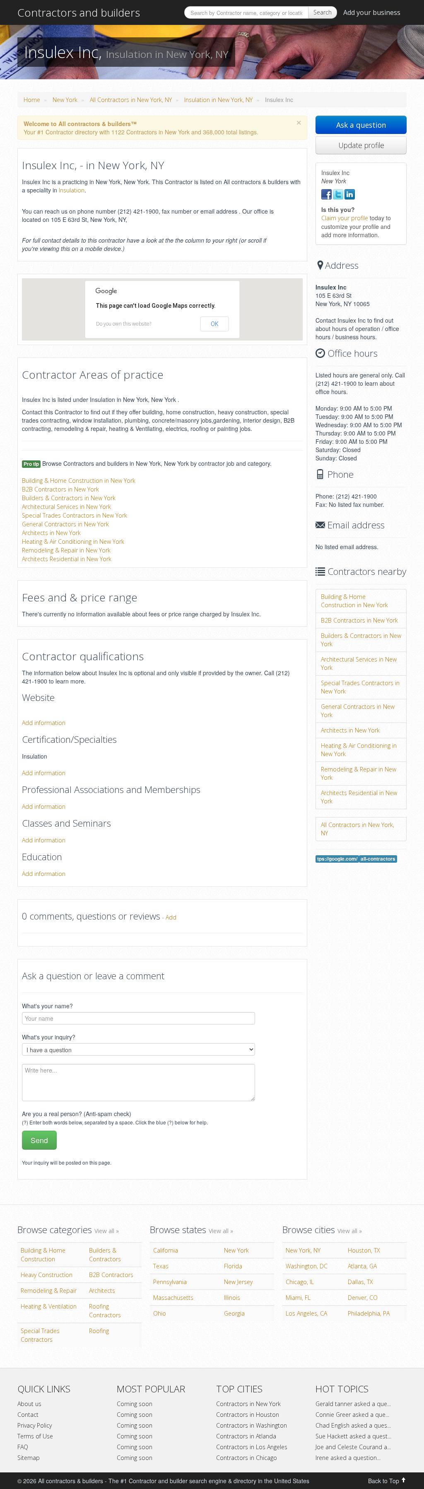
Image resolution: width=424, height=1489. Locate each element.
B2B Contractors (111, 1275)
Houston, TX (364, 1250)
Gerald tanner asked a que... (353, 1404)
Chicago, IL (300, 1282)
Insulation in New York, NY (218, 100)
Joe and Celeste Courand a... (353, 1447)
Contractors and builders (78, 12)
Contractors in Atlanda (246, 1436)
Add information (43, 723)
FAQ (22, 1447)
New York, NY (303, 1250)
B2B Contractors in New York (60, 489)
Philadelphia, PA (369, 1313)
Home (32, 100)
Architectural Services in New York (66, 507)
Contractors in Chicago (246, 1458)
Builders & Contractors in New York (69, 498)
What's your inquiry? (48, 1037)
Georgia (234, 1313)
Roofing (99, 1331)
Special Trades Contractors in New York (74, 515)
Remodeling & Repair (49, 1290)
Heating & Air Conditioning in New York (73, 541)
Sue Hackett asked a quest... (353, 1436)
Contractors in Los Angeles (251, 1447)
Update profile (361, 145)
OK (215, 324)
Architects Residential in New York (66, 559)
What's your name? (47, 1006)
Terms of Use (35, 1436)
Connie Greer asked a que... (352, 1414)
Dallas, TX (360, 1282)
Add (171, 917)
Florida (233, 1266)
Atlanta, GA (362, 1266)
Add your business (371, 12)
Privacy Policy (34, 1425)
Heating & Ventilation (49, 1306)
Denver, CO (363, 1298)
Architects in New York (51, 533)
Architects (102, 1290)
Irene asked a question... (348, 1458)
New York (65, 100)
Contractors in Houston (247, 1414)
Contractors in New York (248, 1404)
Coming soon (134, 1404)
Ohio (159, 1313)
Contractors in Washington (251, 1425)
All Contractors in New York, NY (131, 100)
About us (29, 1404)
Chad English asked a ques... (353, 1425)
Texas (161, 1266)
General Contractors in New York (65, 524)
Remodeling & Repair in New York (66, 550)
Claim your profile (344, 218)
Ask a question (361, 125)
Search (322, 12)
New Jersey (238, 1282)
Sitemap (28, 1458)
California (165, 1250)
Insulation (71, 190)
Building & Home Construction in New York (78, 480)
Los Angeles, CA (306, 1313)
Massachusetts (173, 1298)
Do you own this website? (123, 323)
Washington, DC (307, 1266)
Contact (28, 1414)
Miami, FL (298, 1298)
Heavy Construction (46, 1275)
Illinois (232, 1298)
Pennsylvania (170, 1282)
